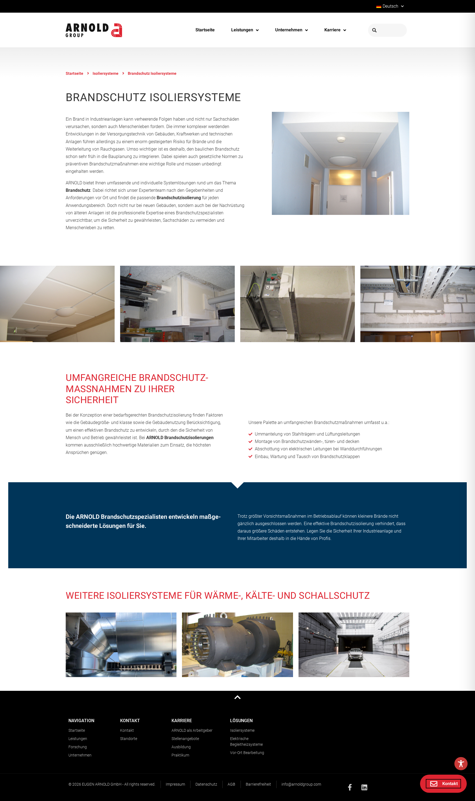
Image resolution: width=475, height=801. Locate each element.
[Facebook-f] (350, 787)
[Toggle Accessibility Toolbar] (461, 763)
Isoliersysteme (105, 73)
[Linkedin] (364, 787)
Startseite (74, 73)
